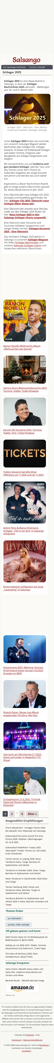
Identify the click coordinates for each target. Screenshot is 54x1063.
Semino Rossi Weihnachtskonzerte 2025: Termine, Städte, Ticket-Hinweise (25, 389)
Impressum (16, 1040)
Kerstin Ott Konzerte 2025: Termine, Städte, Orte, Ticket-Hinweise (22, 431)
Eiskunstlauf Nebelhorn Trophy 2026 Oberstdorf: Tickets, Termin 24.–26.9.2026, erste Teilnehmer (25, 850)
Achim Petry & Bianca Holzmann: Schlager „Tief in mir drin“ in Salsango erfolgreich (23, 530)
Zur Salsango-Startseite (14, 67)
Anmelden (26, 1051)
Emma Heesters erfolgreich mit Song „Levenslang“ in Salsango (23, 588)
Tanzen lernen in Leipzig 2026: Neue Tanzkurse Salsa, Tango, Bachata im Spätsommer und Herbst (23, 861)
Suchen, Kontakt (37, 67)
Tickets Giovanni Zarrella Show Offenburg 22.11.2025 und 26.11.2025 (23, 473)
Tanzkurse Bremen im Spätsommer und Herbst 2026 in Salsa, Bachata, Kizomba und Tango (26, 901)
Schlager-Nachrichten (27, 242)
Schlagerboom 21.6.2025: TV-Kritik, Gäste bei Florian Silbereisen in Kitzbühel (22, 802)
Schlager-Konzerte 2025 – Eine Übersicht (27, 230)
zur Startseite (14, 918)
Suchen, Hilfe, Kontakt (18, 924)
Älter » (32, 814)
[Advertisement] (27, 27)
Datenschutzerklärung (32, 1040)
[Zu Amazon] (22, 992)
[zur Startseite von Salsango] (26, 59)
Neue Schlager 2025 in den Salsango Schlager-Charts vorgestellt (25, 216)
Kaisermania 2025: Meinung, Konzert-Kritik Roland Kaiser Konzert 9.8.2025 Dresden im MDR (23, 670)
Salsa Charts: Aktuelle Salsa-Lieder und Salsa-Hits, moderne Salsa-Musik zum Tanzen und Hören (24, 972)
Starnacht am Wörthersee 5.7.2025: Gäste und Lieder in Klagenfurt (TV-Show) (22, 757)
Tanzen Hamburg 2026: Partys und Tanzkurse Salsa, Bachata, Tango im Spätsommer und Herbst (22, 890)
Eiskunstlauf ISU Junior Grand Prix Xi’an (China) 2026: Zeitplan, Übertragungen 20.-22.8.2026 (24, 839)
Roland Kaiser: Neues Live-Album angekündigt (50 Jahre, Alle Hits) (21, 714)
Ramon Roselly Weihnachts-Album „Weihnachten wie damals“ (21, 347)
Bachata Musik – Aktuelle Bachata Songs (24, 980)
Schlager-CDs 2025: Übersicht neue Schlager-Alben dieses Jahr (26, 202)
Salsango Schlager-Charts (27, 245)
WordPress (44, 1045)
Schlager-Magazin (38, 239)
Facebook (30, 1035)
